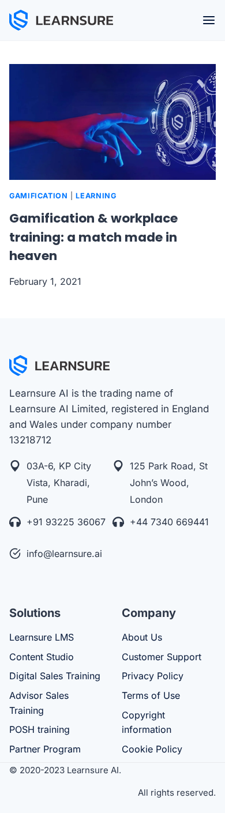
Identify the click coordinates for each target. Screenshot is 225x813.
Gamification (38, 195)
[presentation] (112, 122)
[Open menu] (209, 20)
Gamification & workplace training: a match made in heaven (93, 237)
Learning (96, 195)
